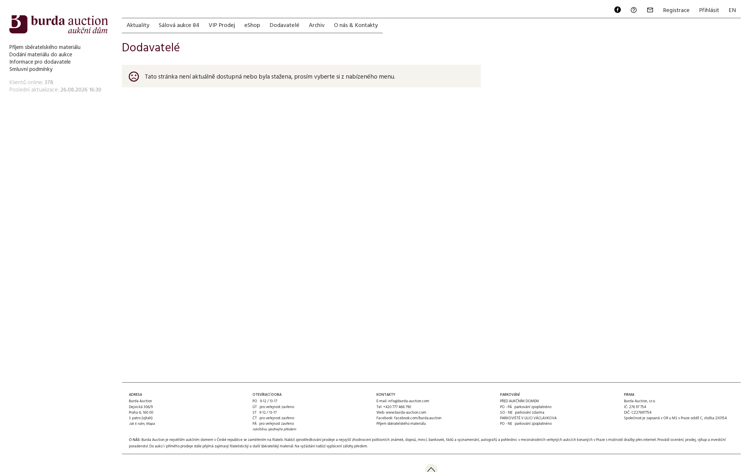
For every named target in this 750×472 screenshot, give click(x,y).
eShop (252, 25)
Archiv (317, 25)
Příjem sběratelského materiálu (45, 47)
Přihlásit (709, 10)
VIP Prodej (222, 25)
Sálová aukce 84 (179, 25)
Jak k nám (136, 424)
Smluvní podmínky (30, 69)
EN (732, 10)
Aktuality (138, 25)
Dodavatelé (284, 25)
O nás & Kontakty (356, 25)
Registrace (676, 10)
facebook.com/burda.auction (418, 418)
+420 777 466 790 (397, 407)
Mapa (150, 424)
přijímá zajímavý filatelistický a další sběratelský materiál (247, 446)
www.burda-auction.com (406, 413)
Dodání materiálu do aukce (40, 54)
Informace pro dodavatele (40, 62)
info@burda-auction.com (408, 401)
